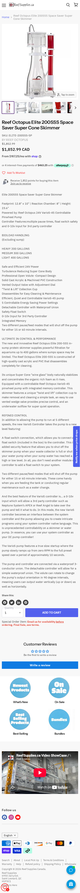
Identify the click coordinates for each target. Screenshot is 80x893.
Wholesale (70, 864)
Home (5, 17)
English (8, 835)
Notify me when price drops (76, 446)
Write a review (40, 665)
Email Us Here (9, 885)
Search (5, 860)
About (17, 860)
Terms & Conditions (53, 860)
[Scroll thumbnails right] (75, 108)
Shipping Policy (52, 864)
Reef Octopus (17, 140)
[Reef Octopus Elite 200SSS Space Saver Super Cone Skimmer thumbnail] (8, 107)
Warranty (7, 864)
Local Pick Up (31, 860)
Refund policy (32, 864)
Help (18, 864)
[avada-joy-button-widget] (71, 884)
